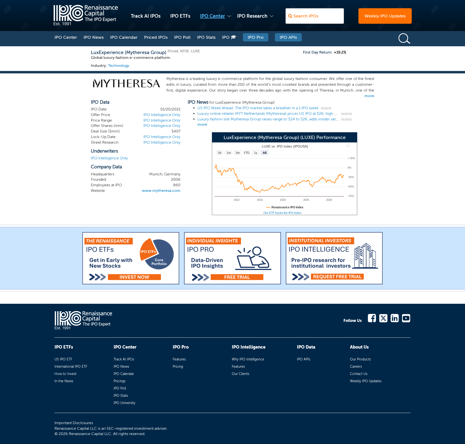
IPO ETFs (180, 16)
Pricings (119, 381)
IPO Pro (256, 37)
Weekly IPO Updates (385, 16)
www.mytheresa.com (161, 190)
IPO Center (212, 16)
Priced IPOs (156, 37)
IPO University (124, 403)
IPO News (94, 37)
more (369, 95)
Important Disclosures (73, 423)
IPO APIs (288, 37)
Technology (118, 65)
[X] (383, 317)
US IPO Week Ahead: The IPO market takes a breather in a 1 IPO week (257, 108)
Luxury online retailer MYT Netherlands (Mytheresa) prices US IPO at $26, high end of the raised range (285, 113)
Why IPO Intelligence (248, 359)
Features (179, 359)
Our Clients (240, 374)
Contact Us (358, 374)
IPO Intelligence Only (161, 114)
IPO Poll (182, 37)
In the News (63, 381)
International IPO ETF (70, 367)
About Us (359, 347)
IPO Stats (206, 37)
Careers (356, 367)
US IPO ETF (63, 359)
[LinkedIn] (395, 317)
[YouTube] (406, 317)
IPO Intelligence (248, 347)
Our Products (360, 359)
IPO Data (306, 347)
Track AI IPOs (146, 16)
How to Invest (65, 374)
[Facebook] (372, 317)
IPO (226, 37)
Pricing (178, 367)
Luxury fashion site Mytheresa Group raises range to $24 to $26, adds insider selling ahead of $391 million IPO (292, 119)
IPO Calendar (124, 37)
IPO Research (252, 16)
